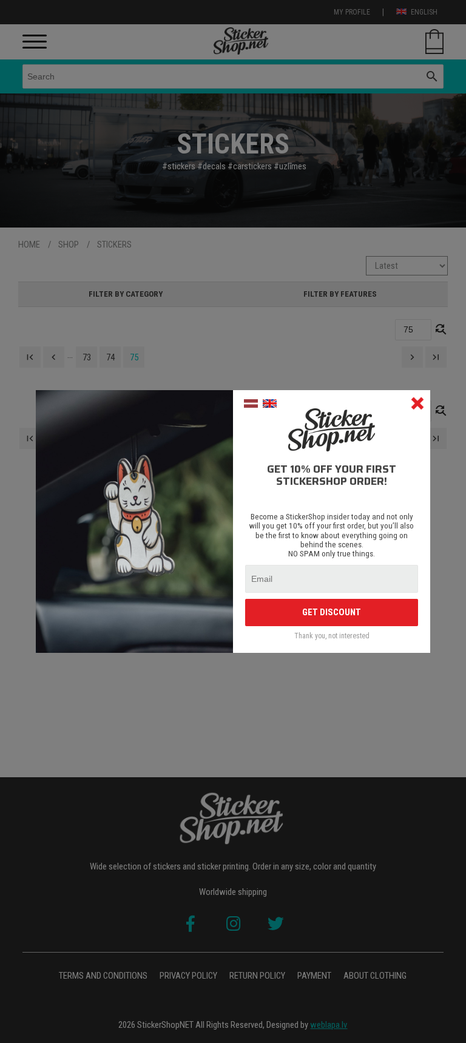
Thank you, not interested (332, 636)
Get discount (331, 612)
